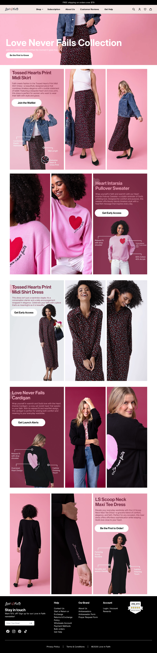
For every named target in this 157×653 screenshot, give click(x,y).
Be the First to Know (19, 55)
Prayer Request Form (88, 617)
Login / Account (110, 608)
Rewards (107, 611)
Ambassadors (84, 611)
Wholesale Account (63, 623)
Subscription (53, 9)
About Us (70, 9)
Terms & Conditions (75, 646)
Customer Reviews (89, 9)
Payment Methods (62, 626)
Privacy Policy (53, 646)
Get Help (109, 9)
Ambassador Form (86, 614)
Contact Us (59, 608)
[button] (30, 623)
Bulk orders (59, 629)
